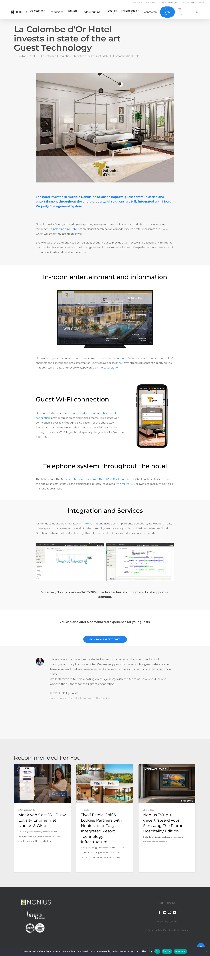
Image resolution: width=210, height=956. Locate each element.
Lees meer (180, 951)
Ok (157, 951)
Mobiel (106, 56)
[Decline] (206, 951)
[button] (105, 639)
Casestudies (48, 56)
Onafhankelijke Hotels (125, 56)
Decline (166, 951)
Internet (96, 56)
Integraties (64, 56)
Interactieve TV (81, 56)
